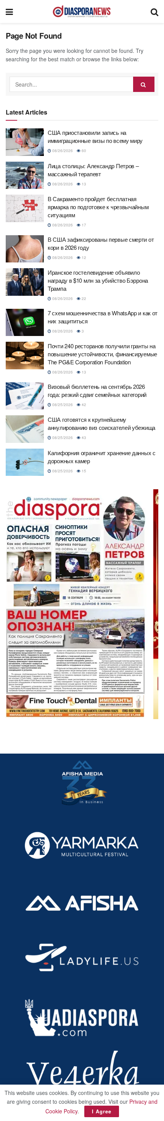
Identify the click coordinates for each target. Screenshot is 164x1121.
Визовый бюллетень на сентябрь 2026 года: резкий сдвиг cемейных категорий (97, 390)
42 (83, 404)
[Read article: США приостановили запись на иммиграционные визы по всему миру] (25, 142)
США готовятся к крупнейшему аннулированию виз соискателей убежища (101, 423)
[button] (82, 604)
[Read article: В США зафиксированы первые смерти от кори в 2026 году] (25, 249)
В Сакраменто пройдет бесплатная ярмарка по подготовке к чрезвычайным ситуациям (98, 207)
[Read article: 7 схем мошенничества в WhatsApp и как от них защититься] (25, 322)
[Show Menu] (9, 11)
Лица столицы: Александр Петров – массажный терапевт (93, 170)
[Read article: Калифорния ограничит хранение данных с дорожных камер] (25, 462)
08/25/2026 (62, 404)
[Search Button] (154, 11)
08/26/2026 (62, 150)
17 (83, 225)
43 (83, 437)
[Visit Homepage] (81, 11)
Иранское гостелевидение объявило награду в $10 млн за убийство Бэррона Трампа (98, 280)
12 (83, 257)
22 (83, 298)
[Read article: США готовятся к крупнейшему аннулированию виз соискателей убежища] (25, 429)
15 (83, 471)
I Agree (101, 1111)
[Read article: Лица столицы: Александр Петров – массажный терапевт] (25, 175)
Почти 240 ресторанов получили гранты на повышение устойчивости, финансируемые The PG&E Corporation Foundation (102, 354)
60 (83, 150)
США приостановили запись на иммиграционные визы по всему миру (95, 136)
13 (83, 184)
